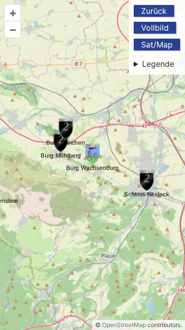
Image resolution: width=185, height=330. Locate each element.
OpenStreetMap (124, 325)
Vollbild (155, 28)
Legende (158, 64)
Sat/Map (157, 44)
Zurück (154, 11)
